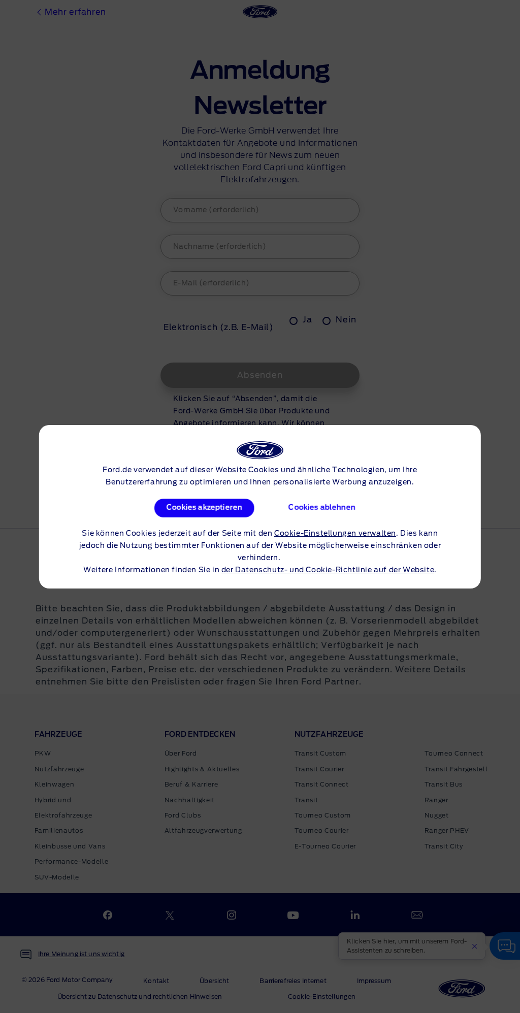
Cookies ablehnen (321, 507)
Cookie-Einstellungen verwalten (335, 533)
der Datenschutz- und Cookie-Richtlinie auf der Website (327, 570)
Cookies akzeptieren (204, 507)
